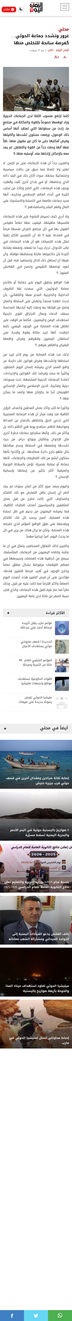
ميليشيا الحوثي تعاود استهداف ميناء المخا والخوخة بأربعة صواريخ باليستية (37, 988)
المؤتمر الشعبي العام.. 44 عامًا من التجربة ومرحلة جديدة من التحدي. (35, 665)
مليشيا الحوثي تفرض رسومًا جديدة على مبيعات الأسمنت (35, 702)
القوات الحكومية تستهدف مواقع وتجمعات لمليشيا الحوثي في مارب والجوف (35, 683)
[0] (12, 1315)
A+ (56, 57)
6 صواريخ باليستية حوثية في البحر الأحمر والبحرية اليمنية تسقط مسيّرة (39, 833)
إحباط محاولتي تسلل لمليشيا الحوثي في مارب (39, 1040)
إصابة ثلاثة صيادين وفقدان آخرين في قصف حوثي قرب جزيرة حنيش (37, 781)
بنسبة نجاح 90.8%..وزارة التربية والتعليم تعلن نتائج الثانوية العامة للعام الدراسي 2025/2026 (36, 885)
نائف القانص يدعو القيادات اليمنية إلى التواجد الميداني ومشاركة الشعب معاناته (39, 936)
